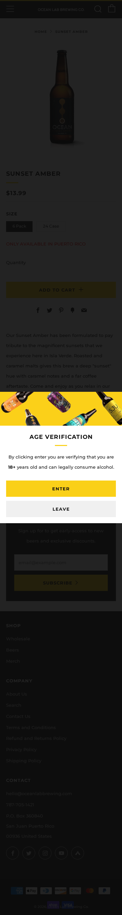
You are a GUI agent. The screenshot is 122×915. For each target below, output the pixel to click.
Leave (61, 509)
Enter (61, 488)
